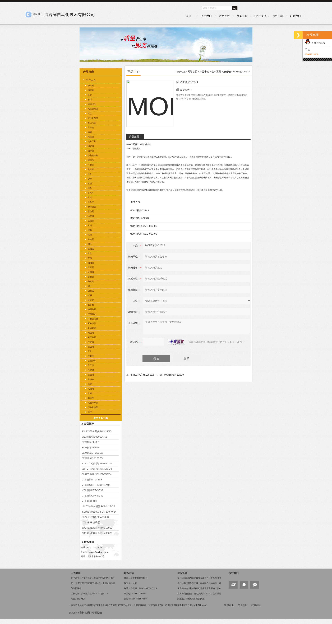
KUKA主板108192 (144, 374)
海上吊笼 (92, 123)
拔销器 (91, 272)
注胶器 (91, 342)
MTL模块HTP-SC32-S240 (95, 485)
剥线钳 (91, 333)
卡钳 (90, 393)
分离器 (91, 239)
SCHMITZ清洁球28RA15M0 (96, 468)
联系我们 (295, 15)
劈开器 (91, 267)
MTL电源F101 (89, 501)
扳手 (90, 295)
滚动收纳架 (93, 407)
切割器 (91, 291)
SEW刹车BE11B (90, 447)
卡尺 (90, 412)
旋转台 (91, 160)
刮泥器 (91, 146)
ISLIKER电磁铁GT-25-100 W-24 (98, 511)
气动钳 (91, 388)
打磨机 (91, 356)
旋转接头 (92, 104)
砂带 (90, 179)
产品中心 (204, 71)
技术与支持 (259, 15)
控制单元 (92, 314)
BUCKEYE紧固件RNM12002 (96, 527)
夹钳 (90, 235)
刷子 (90, 286)
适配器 (91, 216)
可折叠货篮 (93, 118)
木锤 (90, 225)
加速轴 (91, 90)
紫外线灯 (92, 323)
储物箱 (91, 263)
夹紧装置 (92, 328)
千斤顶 (91, 365)
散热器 (91, 211)
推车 (90, 230)
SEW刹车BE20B (90, 442)
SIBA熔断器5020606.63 (94, 436)
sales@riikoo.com (99, 552)
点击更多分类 (100, 418)
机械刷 (91, 221)
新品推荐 (89, 423)
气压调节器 (93, 109)
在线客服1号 (317, 42)
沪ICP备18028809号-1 (177, 605)
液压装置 (92, 337)
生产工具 (91, 79)
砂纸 (90, 99)
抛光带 (91, 398)
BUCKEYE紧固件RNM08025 (96, 533)
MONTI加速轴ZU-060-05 (143, 233)
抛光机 (91, 281)
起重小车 (92, 361)
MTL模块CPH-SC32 (92, 495)
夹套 (90, 95)
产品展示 (224, 15)
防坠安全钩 (93, 155)
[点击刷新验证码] (176, 342)
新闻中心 (242, 15)
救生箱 (91, 137)
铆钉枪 (91, 85)
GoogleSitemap (198, 605)
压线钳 (91, 347)
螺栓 (90, 244)
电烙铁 (91, 379)
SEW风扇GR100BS (92, 458)
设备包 (91, 305)
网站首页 (192, 71)
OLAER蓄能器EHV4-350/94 (96, 474)
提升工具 (92, 141)
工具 (90, 351)
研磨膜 (91, 277)
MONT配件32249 (139, 210)
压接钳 (91, 375)
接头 (90, 174)
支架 (90, 197)
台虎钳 (91, 370)
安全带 (91, 169)
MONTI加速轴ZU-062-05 (143, 226)
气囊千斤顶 (93, 402)
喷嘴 (90, 183)
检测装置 (92, 309)
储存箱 (91, 151)
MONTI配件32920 (140, 218)
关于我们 (206, 15)
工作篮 (91, 127)
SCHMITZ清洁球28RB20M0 (96, 463)
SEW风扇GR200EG (92, 452)
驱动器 (91, 249)
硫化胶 (91, 300)
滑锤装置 (92, 207)
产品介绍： (135, 136)
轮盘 (90, 113)
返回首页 (229, 605)
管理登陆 (97, 612)
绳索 (90, 132)
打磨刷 (91, 165)
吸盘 (90, 253)
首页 (188, 15)
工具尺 (91, 202)
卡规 (90, 384)
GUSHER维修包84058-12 (95, 517)
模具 (90, 188)
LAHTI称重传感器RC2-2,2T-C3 (98, 506)
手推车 (91, 193)
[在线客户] (298, 35)
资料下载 (278, 15)
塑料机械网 (86, 612)
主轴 (90, 258)
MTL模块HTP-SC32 (92, 490)
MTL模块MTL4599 (91, 479)
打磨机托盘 (93, 319)
